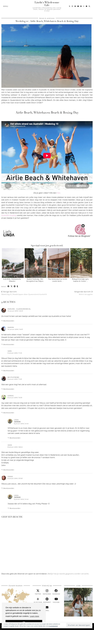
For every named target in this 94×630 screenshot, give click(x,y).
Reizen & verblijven (47, 18)
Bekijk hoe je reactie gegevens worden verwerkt (68, 574)
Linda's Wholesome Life (47, 3)
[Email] (86, 6)
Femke (10, 476)
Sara (10, 351)
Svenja (11, 396)
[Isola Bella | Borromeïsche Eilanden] (13, 263)
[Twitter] (69, 6)
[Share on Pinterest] (14, 286)
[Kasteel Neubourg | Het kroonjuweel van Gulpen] (36, 263)
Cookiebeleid (53, 626)
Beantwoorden (8, 321)
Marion (11, 327)
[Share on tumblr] (17, 286)
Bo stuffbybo (13, 377)
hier (58, 193)
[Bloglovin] (83, 6)
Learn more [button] (34, 616)
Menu (5, 6)
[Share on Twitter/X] (11, 286)
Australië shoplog (8, 215)
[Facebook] (81, 6)
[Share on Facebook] (8, 286)
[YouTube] (78, 6)
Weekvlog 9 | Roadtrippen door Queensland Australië (24, 293)
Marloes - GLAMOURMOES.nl (19, 309)
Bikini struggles (83, 293)
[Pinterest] (75, 6)
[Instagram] (72, 6)
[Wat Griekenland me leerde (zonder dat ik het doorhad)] (58, 263)
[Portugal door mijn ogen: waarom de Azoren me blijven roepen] (81, 263)
